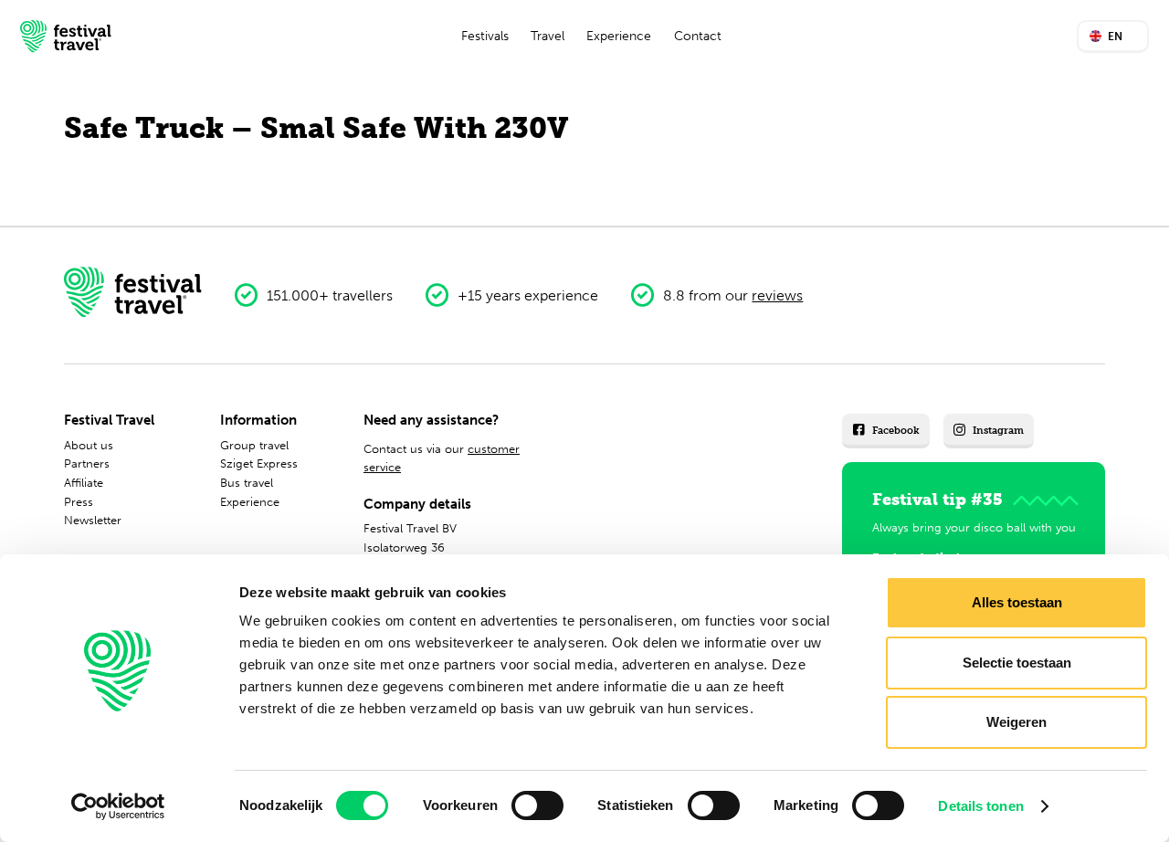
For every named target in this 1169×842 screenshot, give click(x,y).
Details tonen (980, 806)
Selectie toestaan (1017, 662)
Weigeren (1016, 722)
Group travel (254, 445)
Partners (87, 463)
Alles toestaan (1017, 602)
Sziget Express (259, 463)
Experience (618, 36)
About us (88, 445)
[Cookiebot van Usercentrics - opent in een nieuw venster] (118, 806)
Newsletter (92, 520)
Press (78, 502)
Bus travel (246, 482)
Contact (697, 36)
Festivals (485, 36)
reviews (777, 295)
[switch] (537, 805)
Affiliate (83, 482)
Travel (547, 36)
